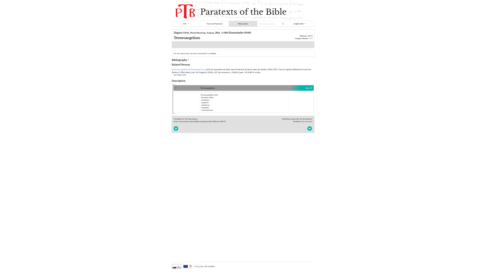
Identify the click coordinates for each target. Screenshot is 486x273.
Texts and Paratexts (214, 24)
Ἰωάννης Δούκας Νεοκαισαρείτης (188, 69)
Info (184, 24)
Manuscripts (243, 24)
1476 (311, 38)
